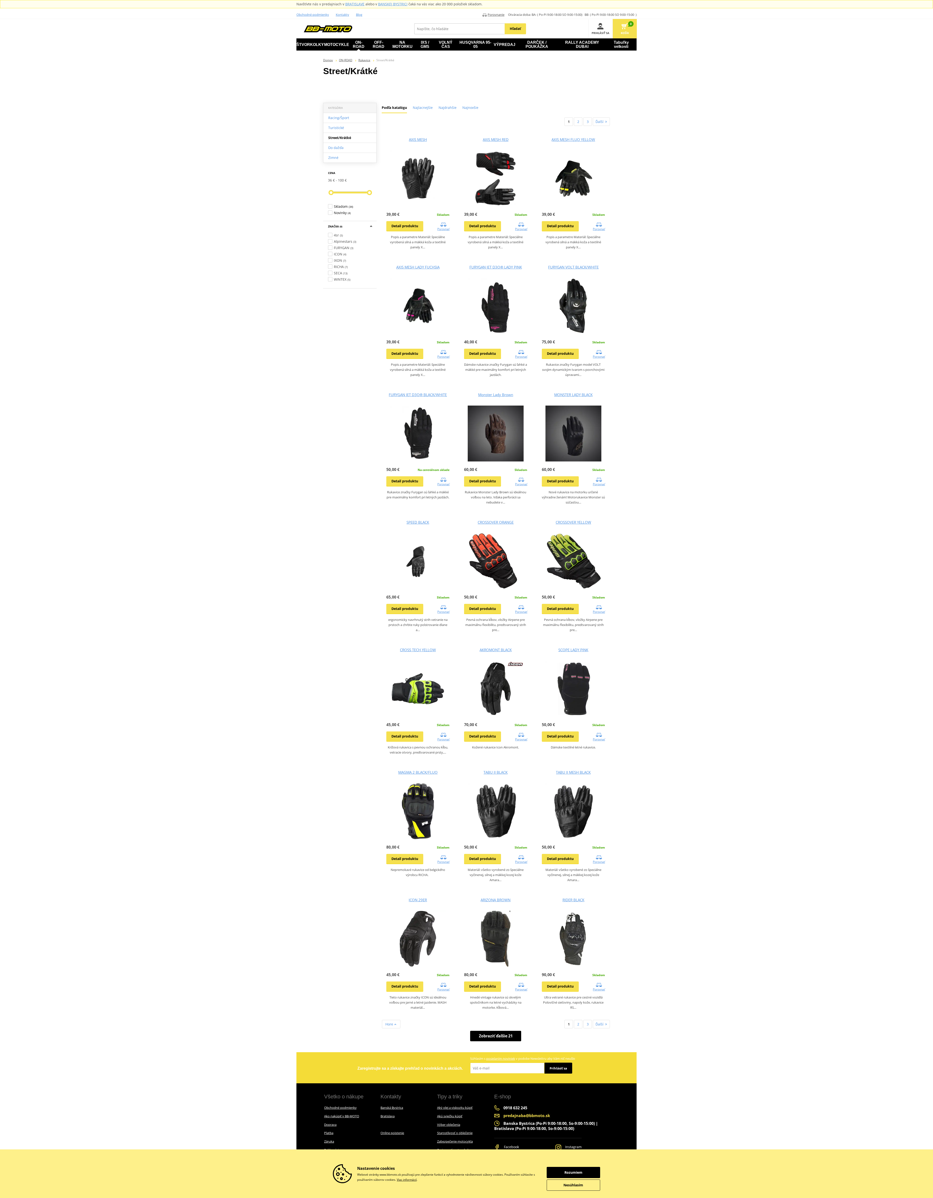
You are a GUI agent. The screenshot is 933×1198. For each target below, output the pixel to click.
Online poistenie (392, 1133)
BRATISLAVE (354, 4)
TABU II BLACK (496, 772)
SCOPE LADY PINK (573, 649)
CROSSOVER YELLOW (573, 522)
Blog (359, 14)
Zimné (333, 157)
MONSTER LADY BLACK (573, 394)
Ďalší (600, 121)
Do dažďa (336, 147)
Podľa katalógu (394, 107)
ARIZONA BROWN (495, 899)
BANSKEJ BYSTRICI (392, 4)
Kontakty (342, 14)
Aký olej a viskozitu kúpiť (455, 1107)
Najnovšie (470, 107)
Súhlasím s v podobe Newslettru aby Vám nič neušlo (522, 1058)
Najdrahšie (448, 107)
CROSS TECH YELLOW (418, 649)
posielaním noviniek (500, 1058)
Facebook (511, 1147)
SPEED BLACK (417, 522)
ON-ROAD (345, 60)
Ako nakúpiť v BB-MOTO (341, 1116)
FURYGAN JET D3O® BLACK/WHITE (418, 394)
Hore (389, 1024)
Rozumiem (573, 1172)
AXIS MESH (418, 139)
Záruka (329, 1141)
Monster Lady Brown (495, 394)
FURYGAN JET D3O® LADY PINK (495, 267)
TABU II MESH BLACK (573, 772)
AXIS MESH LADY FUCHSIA (418, 267)
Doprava (330, 1124)
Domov (328, 60)
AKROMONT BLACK (496, 649)
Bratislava (387, 1116)
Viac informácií (407, 1180)
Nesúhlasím (573, 1185)
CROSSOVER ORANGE (496, 522)
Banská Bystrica (391, 1107)
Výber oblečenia (448, 1124)
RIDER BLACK (573, 899)
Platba (328, 1133)
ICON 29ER (418, 899)
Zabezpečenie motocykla (455, 1141)
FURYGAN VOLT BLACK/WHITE (573, 267)
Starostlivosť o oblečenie (455, 1133)
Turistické (336, 127)
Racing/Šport (338, 117)
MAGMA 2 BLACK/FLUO (418, 772)
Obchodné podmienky (312, 14)
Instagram (573, 1147)
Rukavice (364, 60)
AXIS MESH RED (496, 139)
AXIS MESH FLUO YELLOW (573, 139)
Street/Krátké (339, 137)
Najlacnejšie (423, 107)
